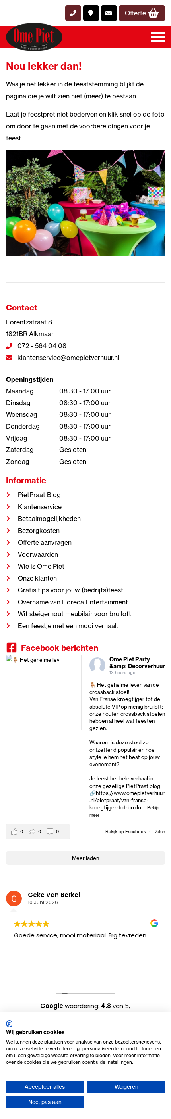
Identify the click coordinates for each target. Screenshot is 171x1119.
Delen (159, 831)
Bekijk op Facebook (126, 831)
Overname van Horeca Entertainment (73, 602)
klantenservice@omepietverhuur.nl (67, 358)
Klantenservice (40, 507)
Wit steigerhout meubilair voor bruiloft (74, 614)
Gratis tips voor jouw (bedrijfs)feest (70, 590)
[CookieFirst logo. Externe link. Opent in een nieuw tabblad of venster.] (9, 1023)
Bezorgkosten (39, 531)
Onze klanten (37, 578)
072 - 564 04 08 (41, 346)
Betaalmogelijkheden (49, 519)
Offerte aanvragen (45, 542)
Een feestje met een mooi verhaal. (68, 626)
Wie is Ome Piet (41, 566)
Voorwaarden (38, 554)
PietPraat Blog (39, 495)
